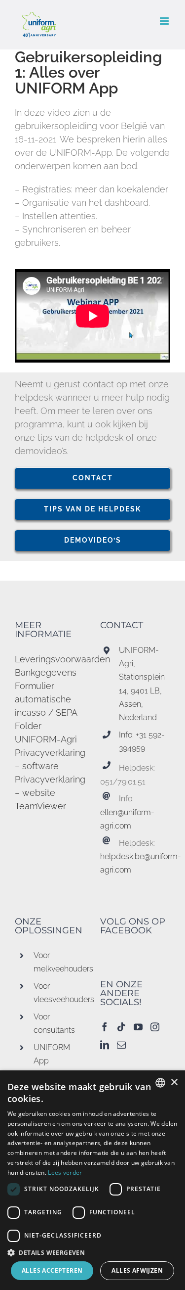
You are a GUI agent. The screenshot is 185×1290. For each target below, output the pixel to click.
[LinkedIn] (104, 1044)
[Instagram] (154, 1026)
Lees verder (65, 1172)
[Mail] (121, 1044)
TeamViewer (40, 806)
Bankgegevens (45, 672)
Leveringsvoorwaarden (62, 659)
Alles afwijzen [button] (137, 1270)
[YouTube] (138, 1026)
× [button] (174, 1082)
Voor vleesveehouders (59, 992)
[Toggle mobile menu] (165, 21)
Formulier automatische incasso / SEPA (46, 699)
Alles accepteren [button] (52, 1270)
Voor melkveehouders (59, 962)
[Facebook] (104, 1026)
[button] (92, 1252)
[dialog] (92, 1180)
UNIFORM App (52, 1054)
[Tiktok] (121, 1026)
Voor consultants (54, 1023)
